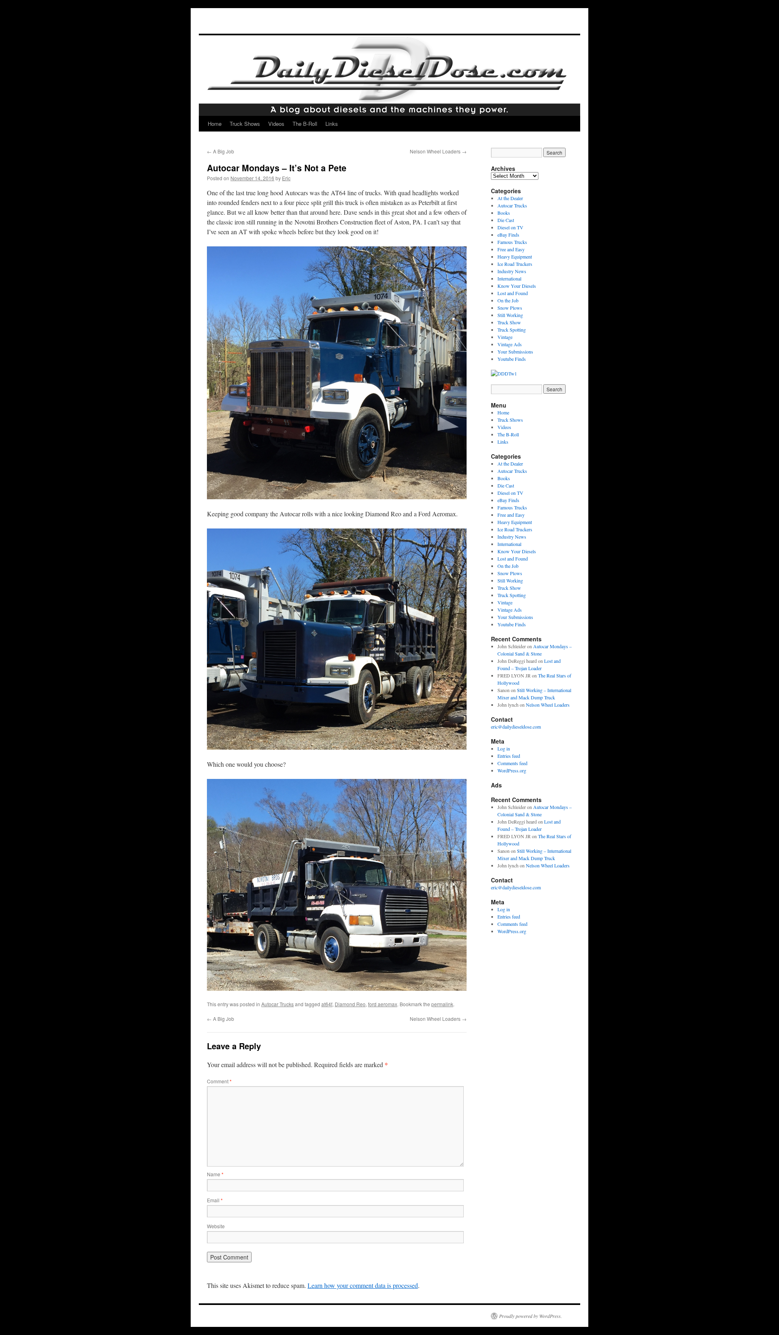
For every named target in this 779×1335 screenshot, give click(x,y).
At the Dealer (510, 198)
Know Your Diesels (516, 286)
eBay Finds (508, 234)
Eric (286, 178)
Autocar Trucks (277, 1004)
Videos (276, 123)
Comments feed (512, 763)
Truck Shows (245, 123)
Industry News (511, 271)
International (509, 278)
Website (216, 1226)
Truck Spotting (511, 329)
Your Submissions (515, 351)
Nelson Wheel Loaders (438, 151)
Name (215, 1174)
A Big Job (220, 151)
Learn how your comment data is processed (363, 1285)
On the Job (508, 300)
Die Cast (505, 220)
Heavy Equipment (514, 256)
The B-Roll (305, 123)
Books (503, 212)
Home (215, 123)
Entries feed (508, 756)
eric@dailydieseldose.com (516, 726)
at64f (326, 1004)
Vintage (504, 337)
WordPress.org (511, 770)
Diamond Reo (350, 1004)
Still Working (510, 315)
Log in (503, 748)
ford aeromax (382, 1004)
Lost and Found (512, 293)
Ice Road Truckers (514, 264)
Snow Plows (509, 307)
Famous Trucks (512, 242)
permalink (442, 1004)
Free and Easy (511, 249)
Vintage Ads (509, 344)
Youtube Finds (511, 359)
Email (215, 1200)
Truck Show (509, 322)
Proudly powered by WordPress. (530, 1316)
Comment (219, 1081)
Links (331, 123)
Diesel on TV (510, 227)
